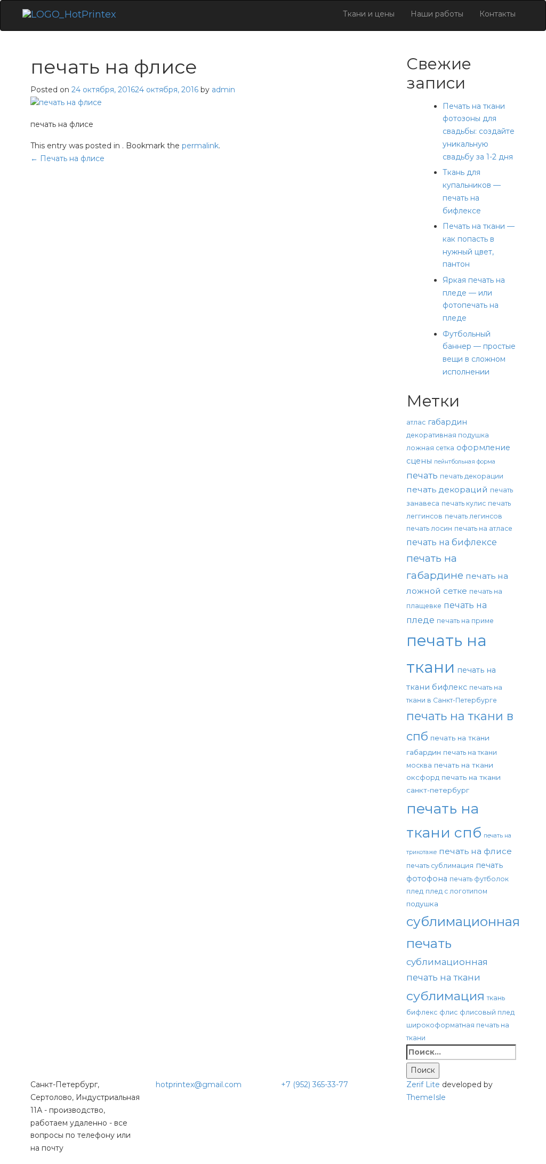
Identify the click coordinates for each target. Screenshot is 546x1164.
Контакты (497, 14)
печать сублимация (439, 866)
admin (223, 89)
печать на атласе (483, 528)
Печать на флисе (67, 158)
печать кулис (463, 503)
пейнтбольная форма (464, 461)
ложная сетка (430, 448)
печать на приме (465, 621)
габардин (447, 422)
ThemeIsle (426, 1097)
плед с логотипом (456, 891)
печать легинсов (473, 516)
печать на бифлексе (451, 542)
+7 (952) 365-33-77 (314, 1084)
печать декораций (447, 489)
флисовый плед (487, 1012)
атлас (415, 422)
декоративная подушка (447, 435)
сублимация (445, 995)
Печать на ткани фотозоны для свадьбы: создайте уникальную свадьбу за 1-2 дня (479, 131)
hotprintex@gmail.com (199, 1084)
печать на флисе (475, 851)
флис (448, 1012)
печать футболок (479, 879)
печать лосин (429, 528)
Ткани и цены (369, 14)
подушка (422, 903)
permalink (200, 145)
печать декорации (471, 476)
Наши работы (437, 14)
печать (422, 475)
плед (414, 891)
